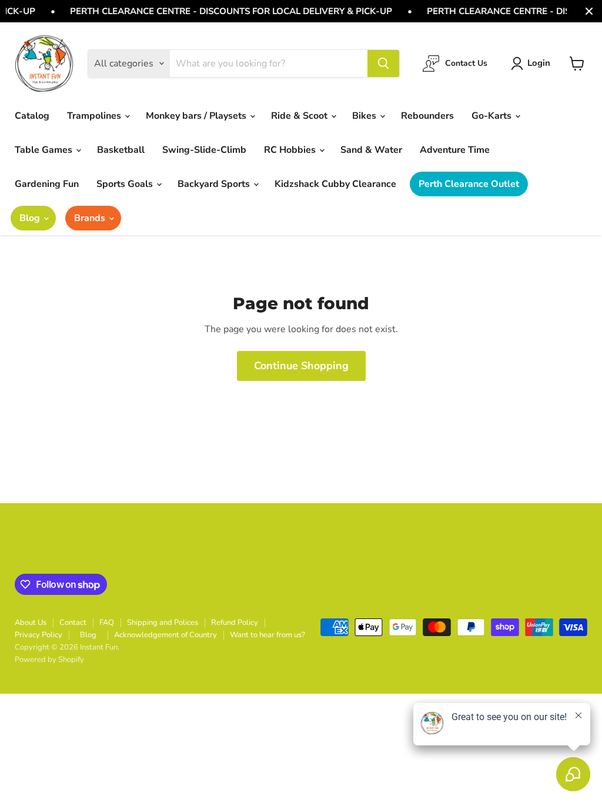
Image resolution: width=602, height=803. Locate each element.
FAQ (106, 622)
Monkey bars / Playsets (197, 115)
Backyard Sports (215, 184)
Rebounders (427, 115)
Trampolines (95, 115)
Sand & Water (371, 149)
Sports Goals (125, 184)
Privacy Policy (38, 635)
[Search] (383, 63)
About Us (30, 622)
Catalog (32, 115)
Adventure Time (455, 149)
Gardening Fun (47, 184)
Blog (30, 218)
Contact (72, 622)
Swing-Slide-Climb (204, 149)
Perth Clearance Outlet (469, 184)
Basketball (121, 149)
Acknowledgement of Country (165, 635)
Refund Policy (234, 622)
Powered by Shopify (49, 659)
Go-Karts (492, 115)
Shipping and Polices (162, 622)
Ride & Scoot (300, 115)
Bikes (365, 115)
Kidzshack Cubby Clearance (335, 184)
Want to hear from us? (267, 635)
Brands (91, 218)
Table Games (45, 149)
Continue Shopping (301, 366)
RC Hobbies (291, 149)
